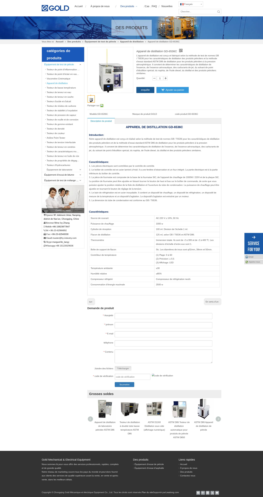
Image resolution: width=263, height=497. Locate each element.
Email (251, 257)
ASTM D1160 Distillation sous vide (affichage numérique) (154, 426)
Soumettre (124, 384)
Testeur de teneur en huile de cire (63, 156)
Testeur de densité (56, 128)
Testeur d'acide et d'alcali (59, 101)
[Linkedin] (208, 493)
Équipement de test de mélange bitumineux (64, 180)
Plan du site (147, 492)
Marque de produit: (141, 114)
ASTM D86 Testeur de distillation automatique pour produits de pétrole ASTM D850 (179, 430)
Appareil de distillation (57, 83)
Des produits (186, 472)
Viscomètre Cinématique (58, 78)
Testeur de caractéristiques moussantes (65, 151)
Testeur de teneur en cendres (61, 147)
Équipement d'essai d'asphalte (149, 468)
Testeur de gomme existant (60, 124)
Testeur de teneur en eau (59, 92)
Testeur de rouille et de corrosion (62, 119)
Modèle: (93, 114)
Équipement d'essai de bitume (59, 174)
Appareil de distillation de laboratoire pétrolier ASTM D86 (105, 426)
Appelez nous (254, 262)
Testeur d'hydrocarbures (58, 165)
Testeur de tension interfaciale (61, 142)
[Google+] (203, 493)
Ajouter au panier (175, 90)
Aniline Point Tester (56, 138)
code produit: (181, 114)
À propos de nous (188, 468)
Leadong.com (172, 492)
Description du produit (101, 121)
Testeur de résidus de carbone (61, 106)
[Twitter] (212, 493)
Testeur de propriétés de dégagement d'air (65, 160)
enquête (145, 90)
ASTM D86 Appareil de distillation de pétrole (203, 426)
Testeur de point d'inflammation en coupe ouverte (65, 69)
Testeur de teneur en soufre (60, 97)
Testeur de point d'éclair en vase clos (64, 74)
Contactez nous (187, 475)
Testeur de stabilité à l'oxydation (62, 110)
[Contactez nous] (63, 199)
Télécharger (123, 368)
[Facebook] (198, 493)
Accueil (183, 464)
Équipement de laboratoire (59, 169)
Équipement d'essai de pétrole (149, 464)
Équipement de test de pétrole (59, 64)
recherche (218, 11)
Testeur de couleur (56, 133)
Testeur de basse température (61, 88)
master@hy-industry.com (65, 238)
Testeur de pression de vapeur (61, 115)
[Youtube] (217, 493)
